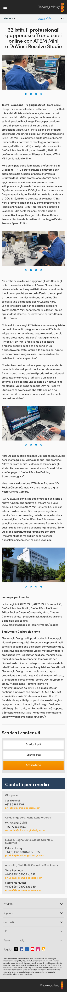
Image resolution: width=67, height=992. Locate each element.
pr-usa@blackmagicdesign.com (23, 877)
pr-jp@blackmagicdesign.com (22, 808)
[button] (25, 94)
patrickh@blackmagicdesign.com (24, 855)
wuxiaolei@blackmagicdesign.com (25, 830)
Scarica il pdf (33, 744)
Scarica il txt (33, 754)
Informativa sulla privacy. (22, 974)
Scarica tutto (33, 765)
